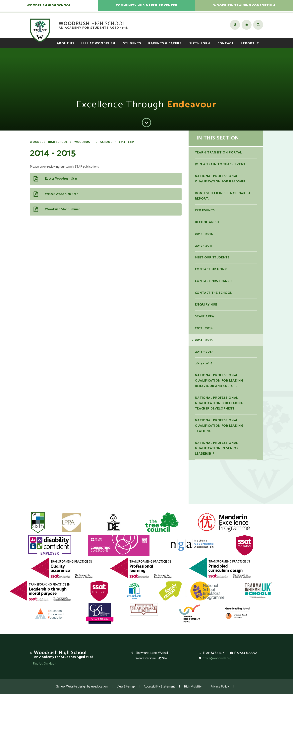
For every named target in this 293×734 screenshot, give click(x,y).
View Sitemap (126, 686)
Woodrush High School (49, 142)
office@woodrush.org (217, 658)
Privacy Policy (219, 686)
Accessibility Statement (159, 686)
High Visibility (193, 686)
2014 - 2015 (127, 142)
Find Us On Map (44, 663)
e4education (99, 686)
